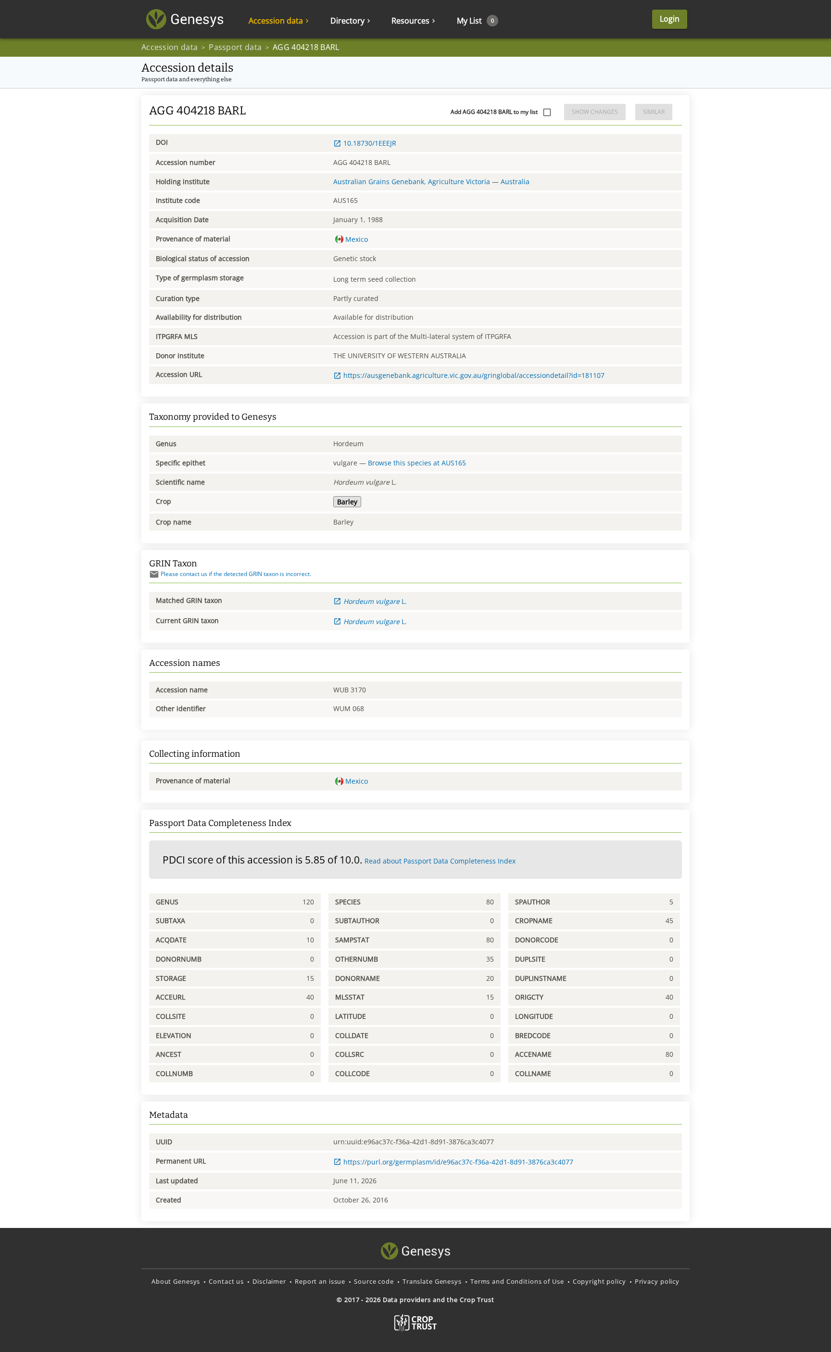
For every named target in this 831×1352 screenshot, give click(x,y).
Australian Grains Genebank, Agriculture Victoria (411, 181)
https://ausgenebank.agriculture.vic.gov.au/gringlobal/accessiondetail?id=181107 (473, 375)
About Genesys (175, 1281)
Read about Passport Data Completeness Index (440, 860)
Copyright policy (599, 1281)
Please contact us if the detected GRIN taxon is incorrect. (236, 574)
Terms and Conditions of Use (517, 1281)
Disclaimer (269, 1281)
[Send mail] (154, 574)
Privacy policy (657, 1281)
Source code (374, 1281)
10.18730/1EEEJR (369, 143)
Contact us (226, 1281)
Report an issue (320, 1281)
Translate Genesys (432, 1281)
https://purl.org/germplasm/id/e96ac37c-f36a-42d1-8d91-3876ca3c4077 (458, 1161)
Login (670, 18)
